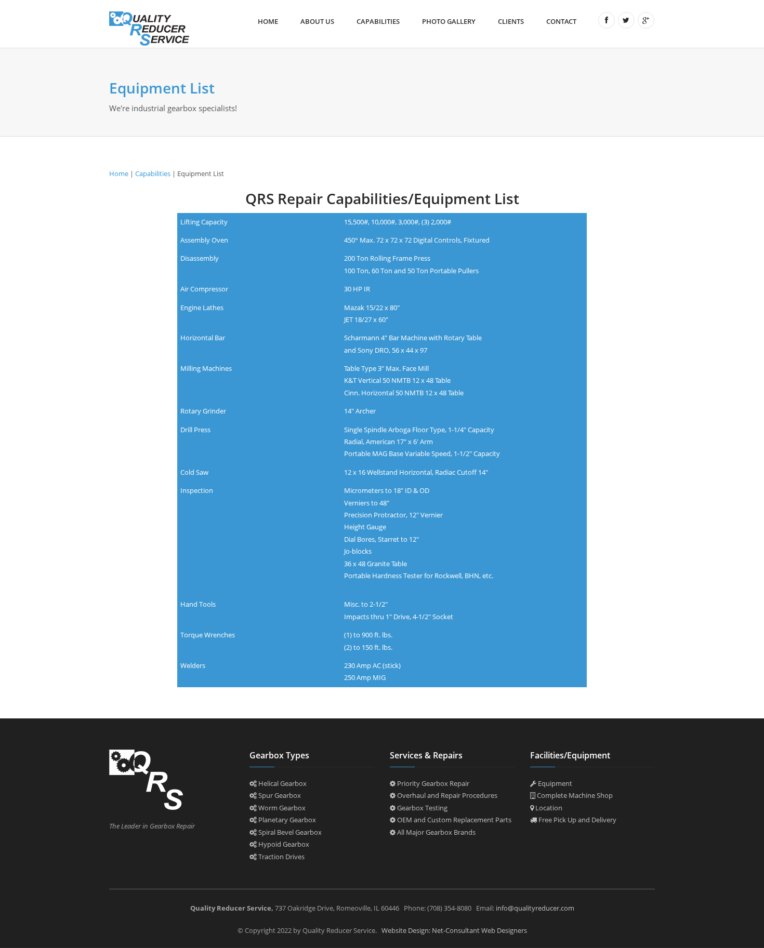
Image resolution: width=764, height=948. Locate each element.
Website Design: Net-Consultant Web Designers (454, 930)
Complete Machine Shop (574, 795)
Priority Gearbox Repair (432, 783)
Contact (561, 21)
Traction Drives (281, 856)
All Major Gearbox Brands (436, 832)
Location (548, 807)
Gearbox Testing (421, 807)
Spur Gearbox (279, 795)
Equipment (554, 783)
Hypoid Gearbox (283, 844)
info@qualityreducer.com (535, 908)
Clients (511, 21)
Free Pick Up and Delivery (576, 819)
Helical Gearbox (282, 783)
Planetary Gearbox (286, 819)
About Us (317, 21)
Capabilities (378, 21)
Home (268, 21)
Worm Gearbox (281, 807)
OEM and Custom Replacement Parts (453, 819)
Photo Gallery (449, 21)
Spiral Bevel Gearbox (289, 832)
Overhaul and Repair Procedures (446, 795)
